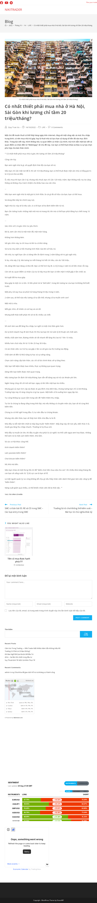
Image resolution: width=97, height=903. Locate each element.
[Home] (5, 25)
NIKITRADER (13, 9)
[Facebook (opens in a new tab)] (2, 2)
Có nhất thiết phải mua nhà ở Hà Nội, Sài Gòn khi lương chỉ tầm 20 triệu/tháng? (63, 25)
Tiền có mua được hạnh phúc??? (19, 560)
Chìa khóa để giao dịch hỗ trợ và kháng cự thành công (35, 672)
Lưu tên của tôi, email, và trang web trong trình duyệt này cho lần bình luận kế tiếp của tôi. (47, 610)
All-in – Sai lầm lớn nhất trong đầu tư (18, 657)
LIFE (43, 127)
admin (7, 672)
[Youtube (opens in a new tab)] (6, 2)
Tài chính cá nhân (15, 494)
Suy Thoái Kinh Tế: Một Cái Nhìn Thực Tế (20, 660)
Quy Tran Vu (14, 127)
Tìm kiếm (9, 629)
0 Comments (57, 127)
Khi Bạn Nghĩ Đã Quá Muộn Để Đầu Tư (19, 654)
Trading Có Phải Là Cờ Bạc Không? (17, 651)
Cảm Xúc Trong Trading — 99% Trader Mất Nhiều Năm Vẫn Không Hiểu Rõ (32, 648)
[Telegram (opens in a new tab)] (11, 2)
